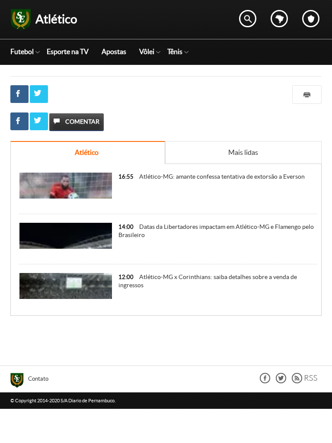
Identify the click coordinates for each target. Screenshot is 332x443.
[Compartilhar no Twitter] (39, 94)
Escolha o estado (279, 18)
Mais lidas (243, 152)
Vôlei (146, 51)
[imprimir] (307, 94)
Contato (38, 379)
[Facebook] (265, 381)
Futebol (22, 51)
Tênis (174, 51)
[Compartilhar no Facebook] (19, 94)
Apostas (114, 51)
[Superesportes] (19, 381)
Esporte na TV (68, 51)
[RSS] (304, 381)
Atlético (87, 152)
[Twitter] (281, 381)
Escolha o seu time (310, 18)
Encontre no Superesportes (247, 18)
